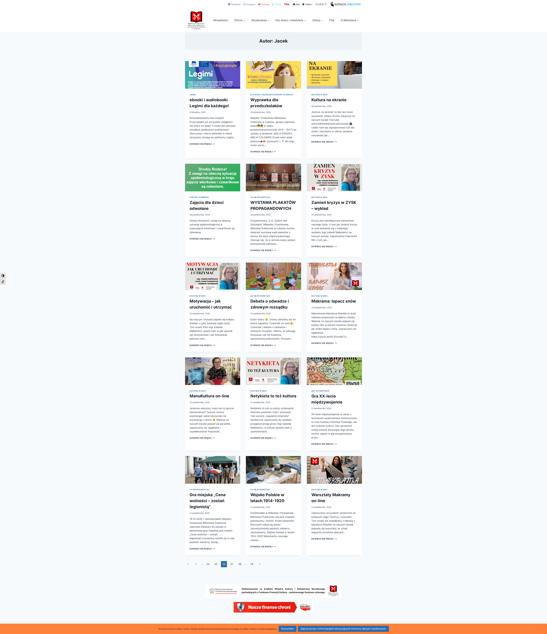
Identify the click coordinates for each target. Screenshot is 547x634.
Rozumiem (287, 628)
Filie (331, 20)
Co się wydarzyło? (260, 197)
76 (251, 564)
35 (215, 564)
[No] (543, 628)
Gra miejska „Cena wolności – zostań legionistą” (207, 500)
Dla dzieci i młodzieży (261, 95)
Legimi (193, 95)
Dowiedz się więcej (202, 144)
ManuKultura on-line (209, 396)
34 (208, 564)
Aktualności (220, 20)
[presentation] (212, 75)
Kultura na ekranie (329, 99)
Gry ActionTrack (320, 391)
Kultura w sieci (319, 95)
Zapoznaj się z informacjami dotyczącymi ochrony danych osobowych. (343, 628)
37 (231, 564)
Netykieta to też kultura (273, 396)
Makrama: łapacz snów (333, 301)
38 (239, 564)
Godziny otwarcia (283, 95)
